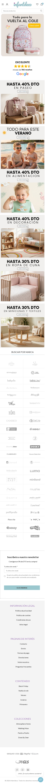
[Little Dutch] (11, 471)
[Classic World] (11, 429)
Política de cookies (23, 615)
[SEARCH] (41, 11)
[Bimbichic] (11, 387)
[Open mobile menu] (3, 4)
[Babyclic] (11, 380)
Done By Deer (23, 737)
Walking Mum (23, 728)
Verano (23, 695)
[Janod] (11, 462)
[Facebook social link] (17, 770)
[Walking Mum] (11, 536)
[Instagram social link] (22, 770)
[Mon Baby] (11, 489)
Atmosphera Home (23, 724)
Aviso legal (23, 624)
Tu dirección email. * (11, 566)
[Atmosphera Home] (11, 372)
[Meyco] (11, 479)
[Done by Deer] (11, 446)
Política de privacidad (23, 611)
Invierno (23, 700)
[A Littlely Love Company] (11, 363)
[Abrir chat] (40, 779)
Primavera (23, 704)
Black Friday (23, 686)
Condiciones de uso (23, 620)
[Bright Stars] (11, 412)
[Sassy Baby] (11, 527)
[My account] (7, 4)
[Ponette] (11, 519)
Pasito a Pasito (23, 733)
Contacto (23, 644)
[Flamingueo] (11, 454)
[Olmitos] (11, 498)
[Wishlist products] (37, 4)
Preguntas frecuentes (23, 667)
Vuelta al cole (23, 691)
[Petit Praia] (11, 512)
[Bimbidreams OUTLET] (11, 395)
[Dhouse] (11, 438)
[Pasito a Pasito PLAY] (11, 505)
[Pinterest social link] (28, 770)
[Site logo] (22, 4)
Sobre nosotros (23, 662)
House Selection (35, 454)
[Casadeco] (11, 420)
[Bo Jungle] (11, 403)
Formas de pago (23, 653)
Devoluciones (23, 657)
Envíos (23, 648)
